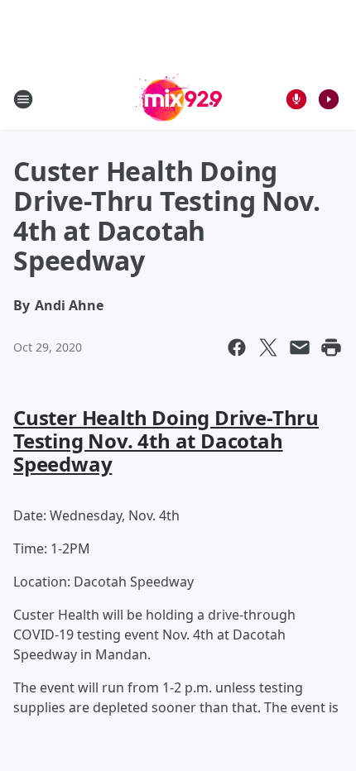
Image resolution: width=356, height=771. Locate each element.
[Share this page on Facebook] (236, 347)
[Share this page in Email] (299, 347)
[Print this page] (331, 347)
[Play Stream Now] (329, 99)
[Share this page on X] (268, 347)
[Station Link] (178, 99)
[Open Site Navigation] (23, 99)
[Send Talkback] (296, 99)
